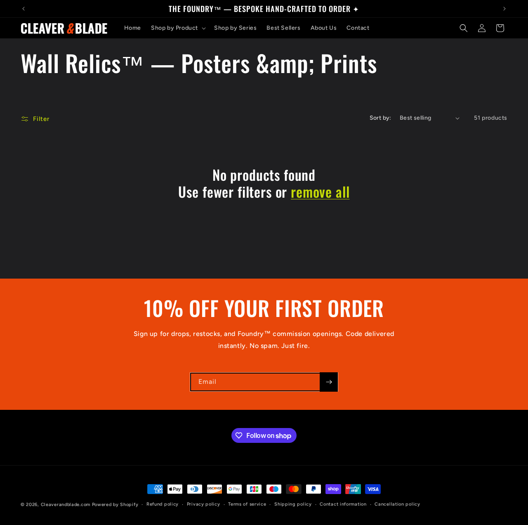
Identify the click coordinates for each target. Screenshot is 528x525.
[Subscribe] (329, 382)
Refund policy (162, 504)
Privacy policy (203, 504)
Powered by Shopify (115, 504)
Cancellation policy (397, 504)
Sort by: (380, 117)
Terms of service (247, 504)
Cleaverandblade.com (65, 504)
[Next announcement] (504, 9)
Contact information (343, 504)
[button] (177, 28)
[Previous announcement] (23, 9)
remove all (320, 191)
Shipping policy (293, 504)
